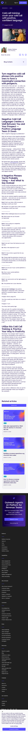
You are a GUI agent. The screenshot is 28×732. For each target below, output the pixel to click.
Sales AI (4, 541)
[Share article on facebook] (26, 55)
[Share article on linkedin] (20, 55)
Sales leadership (5, 629)
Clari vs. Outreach (6, 598)
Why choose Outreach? (7, 586)
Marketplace (4, 549)
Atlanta (3, 705)
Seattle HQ (4, 701)
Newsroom (4, 685)
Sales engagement (6, 561)
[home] (2, 2)
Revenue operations (6, 637)
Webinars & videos (6, 655)
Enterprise (4, 592)
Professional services (6, 615)
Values (3, 691)
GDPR (3, 545)
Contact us (4, 689)
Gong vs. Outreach (6, 594)
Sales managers (5, 631)
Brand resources (5, 657)
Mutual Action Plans (6, 565)
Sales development (6, 633)
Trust (3, 543)
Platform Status (5, 551)
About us (4, 683)
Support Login (5, 617)
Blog (3, 653)
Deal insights (4, 572)
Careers (3, 687)
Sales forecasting (6, 576)
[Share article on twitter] (23, 55)
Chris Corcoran (14, 161)
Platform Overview (6, 539)
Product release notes (7, 619)
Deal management (6, 563)
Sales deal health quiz (7, 662)
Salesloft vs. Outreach (7, 596)
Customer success (6, 590)
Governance (4, 547)
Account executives (6, 635)
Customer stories (5, 588)
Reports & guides (6, 651)
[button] (5, 2)
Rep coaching (5, 570)
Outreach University (6, 613)
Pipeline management (7, 574)
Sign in (16, 2)
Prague (3, 703)
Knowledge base (5, 608)
